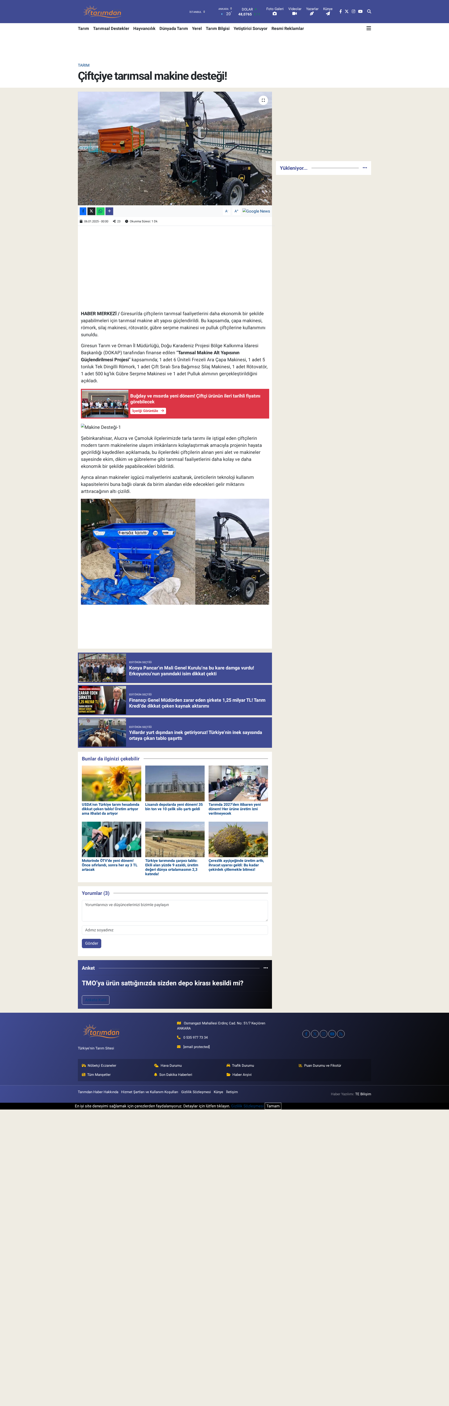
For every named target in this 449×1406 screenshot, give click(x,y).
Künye (218, 1092)
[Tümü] (266, 967)
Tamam (273, 1106)
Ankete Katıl (95, 1000)
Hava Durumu (171, 1065)
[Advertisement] (323, 124)
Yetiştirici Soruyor (251, 28)
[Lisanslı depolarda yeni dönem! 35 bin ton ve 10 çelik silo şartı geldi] (175, 783)
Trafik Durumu (243, 1065)
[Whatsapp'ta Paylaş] (100, 211)
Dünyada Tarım (173, 28)
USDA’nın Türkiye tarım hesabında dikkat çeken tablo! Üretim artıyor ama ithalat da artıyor (110, 809)
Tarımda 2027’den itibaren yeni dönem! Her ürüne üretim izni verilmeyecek (235, 809)
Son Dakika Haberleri (175, 1075)
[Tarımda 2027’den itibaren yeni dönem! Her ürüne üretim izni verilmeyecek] (238, 783)
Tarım (83, 28)
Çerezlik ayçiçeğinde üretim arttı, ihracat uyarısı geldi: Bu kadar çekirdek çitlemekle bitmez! (236, 865)
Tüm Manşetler (99, 1075)
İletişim (232, 1092)
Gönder (91, 943)
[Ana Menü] (368, 28)
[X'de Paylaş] (91, 211)
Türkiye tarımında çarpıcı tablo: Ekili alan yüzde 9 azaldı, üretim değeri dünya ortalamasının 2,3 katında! (171, 867)
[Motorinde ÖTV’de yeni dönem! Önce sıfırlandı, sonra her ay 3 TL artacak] (111, 839)
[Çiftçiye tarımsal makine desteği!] (175, 149)
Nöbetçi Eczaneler (102, 1065)
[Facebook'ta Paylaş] (83, 211)
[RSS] (341, 1034)
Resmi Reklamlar (288, 28)
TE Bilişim (363, 1094)
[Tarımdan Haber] (102, 11)
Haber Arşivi (242, 1075)
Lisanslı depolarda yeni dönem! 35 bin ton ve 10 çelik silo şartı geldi (174, 806)
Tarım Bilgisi (218, 28)
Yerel (197, 28)
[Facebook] (306, 1034)
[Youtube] (332, 1034)
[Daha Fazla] (109, 211)
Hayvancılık (144, 28)
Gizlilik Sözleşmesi (196, 1092)
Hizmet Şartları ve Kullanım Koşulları (149, 1092)
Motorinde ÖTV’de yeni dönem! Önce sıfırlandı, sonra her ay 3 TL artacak (110, 865)
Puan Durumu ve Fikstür (322, 1065)
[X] (315, 1034)
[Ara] (369, 12)
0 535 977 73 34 (195, 1037)
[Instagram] (323, 1034)
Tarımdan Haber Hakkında (98, 1092)
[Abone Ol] (256, 211)
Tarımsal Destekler (111, 28)
